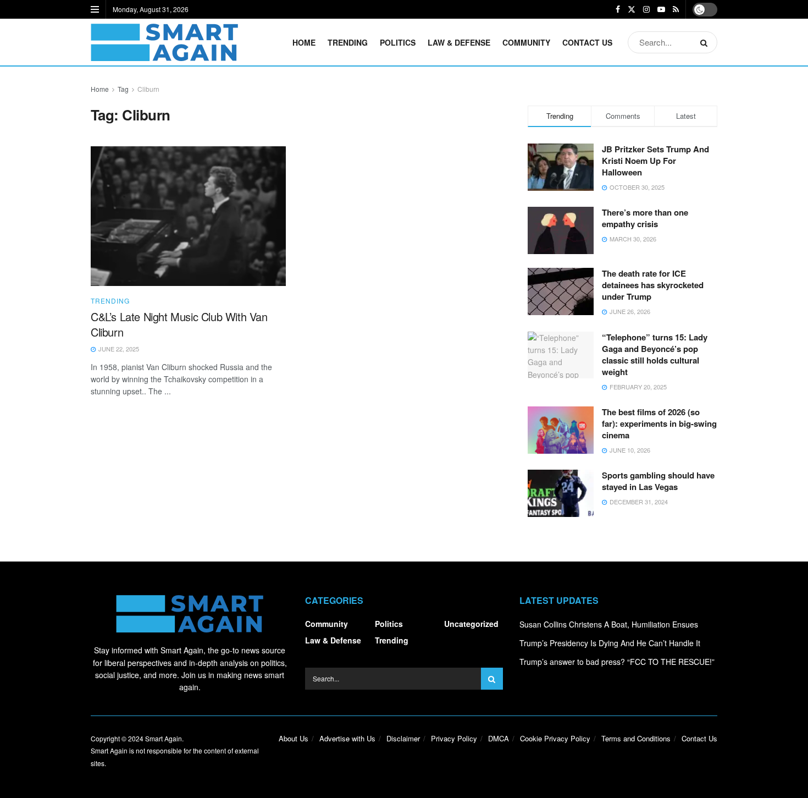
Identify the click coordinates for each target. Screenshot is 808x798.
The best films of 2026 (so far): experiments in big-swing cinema (659, 423)
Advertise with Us (347, 738)
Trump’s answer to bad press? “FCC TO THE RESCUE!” (617, 661)
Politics (398, 42)
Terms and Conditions (636, 738)
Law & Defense (459, 42)
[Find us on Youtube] (661, 9)
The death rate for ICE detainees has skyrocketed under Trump (653, 284)
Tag (123, 88)
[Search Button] (706, 42)
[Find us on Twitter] (631, 9)
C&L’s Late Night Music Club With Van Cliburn (179, 324)
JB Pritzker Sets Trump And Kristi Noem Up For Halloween (655, 160)
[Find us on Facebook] (618, 9)
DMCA (498, 738)
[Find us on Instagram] (646, 9)
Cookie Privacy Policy (555, 738)
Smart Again (163, 738)
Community (526, 42)
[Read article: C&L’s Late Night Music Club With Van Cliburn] (188, 216)
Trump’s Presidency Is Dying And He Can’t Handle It (609, 642)
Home (304, 42)
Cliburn (148, 88)
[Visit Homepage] (164, 42)
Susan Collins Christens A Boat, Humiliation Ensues (608, 624)
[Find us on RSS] (676, 9)
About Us (293, 738)
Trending (348, 42)
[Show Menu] (95, 9)
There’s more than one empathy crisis (645, 218)
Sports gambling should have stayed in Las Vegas (658, 481)
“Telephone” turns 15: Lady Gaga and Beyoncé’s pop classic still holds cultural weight (654, 354)
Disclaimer (403, 738)
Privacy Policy (454, 738)
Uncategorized (471, 623)
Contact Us (587, 42)
